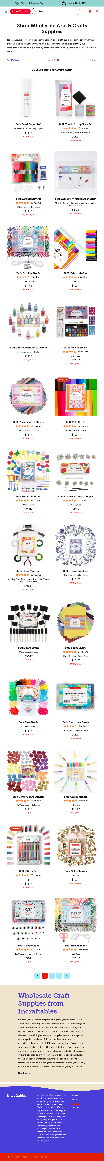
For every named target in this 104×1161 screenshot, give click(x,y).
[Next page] (74, 976)
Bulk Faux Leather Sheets (28, 422)
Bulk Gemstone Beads (75, 722)
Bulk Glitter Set (28, 871)
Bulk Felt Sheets (75, 422)
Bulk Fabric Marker (75, 273)
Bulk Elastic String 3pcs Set (75, 124)
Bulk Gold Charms (76, 871)
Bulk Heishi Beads (76, 945)
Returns (26, 1157)
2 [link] (45, 975)
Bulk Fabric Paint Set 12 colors (28, 347)
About (74, 1099)
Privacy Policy (14, 1157)
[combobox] (56, 11)
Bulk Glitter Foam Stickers (28, 796)
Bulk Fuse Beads (28, 722)
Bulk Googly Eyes (28, 945)
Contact (75, 1107)
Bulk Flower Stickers (75, 571)
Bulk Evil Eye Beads (28, 273)
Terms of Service (39, 1157)
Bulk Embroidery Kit (28, 198)
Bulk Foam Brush (28, 647)
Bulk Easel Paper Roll (28, 124)
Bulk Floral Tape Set (28, 571)
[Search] (35, 11)
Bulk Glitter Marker (75, 796)
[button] (6, 11)
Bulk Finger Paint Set (28, 496)
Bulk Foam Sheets (76, 647)
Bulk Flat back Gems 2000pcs (75, 496)
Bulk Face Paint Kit (75, 347)
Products (76, 1103)
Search (75, 1096)
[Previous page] (30, 976)
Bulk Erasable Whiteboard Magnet (75, 198)
